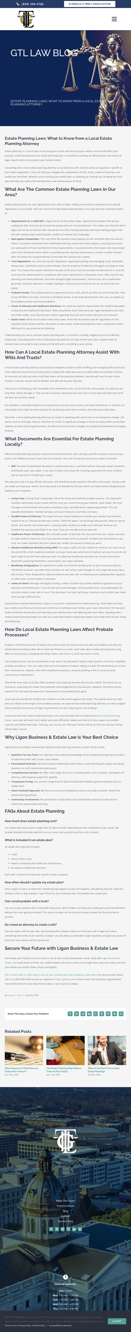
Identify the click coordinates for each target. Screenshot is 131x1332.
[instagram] (63, 1229)
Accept (117, 1321)
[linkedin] (74, 1229)
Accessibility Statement (61, 1325)
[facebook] (51, 1229)
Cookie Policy (38, 1325)
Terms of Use (11, 1325)
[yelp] (80, 1229)
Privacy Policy (24, 1325)
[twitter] (57, 1229)
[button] (7, 1056)
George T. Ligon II (15, 995)
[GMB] (68, 1229)
